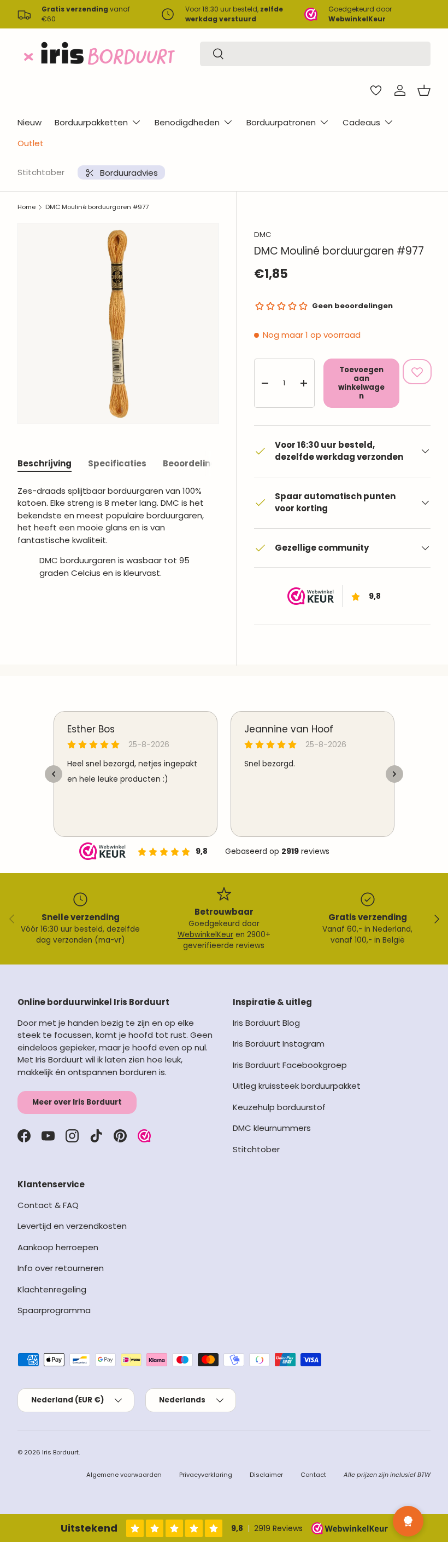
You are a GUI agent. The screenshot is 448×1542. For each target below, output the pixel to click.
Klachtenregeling (51, 1289)
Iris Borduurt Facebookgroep (290, 1065)
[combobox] (315, 54)
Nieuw (29, 122)
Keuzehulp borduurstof (279, 1107)
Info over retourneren (60, 1268)
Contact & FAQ (48, 1205)
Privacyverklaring (205, 1474)
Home (26, 207)
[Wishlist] (376, 90)
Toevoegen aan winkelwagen (361, 383)
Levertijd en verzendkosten (72, 1226)
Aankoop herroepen (57, 1247)
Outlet (30, 143)
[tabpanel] (118, 536)
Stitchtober (40, 172)
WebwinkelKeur (205, 934)
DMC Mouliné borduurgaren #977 (97, 207)
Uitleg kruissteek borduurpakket (297, 1085)
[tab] (44, 463)
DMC (262, 234)
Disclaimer (266, 1474)
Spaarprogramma (54, 1310)
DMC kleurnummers (272, 1128)
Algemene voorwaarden (124, 1474)
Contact (313, 1474)
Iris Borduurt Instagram (279, 1043)
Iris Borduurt (60, 1452)
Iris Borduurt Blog (266, 1023)
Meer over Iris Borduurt (77, 1102)
